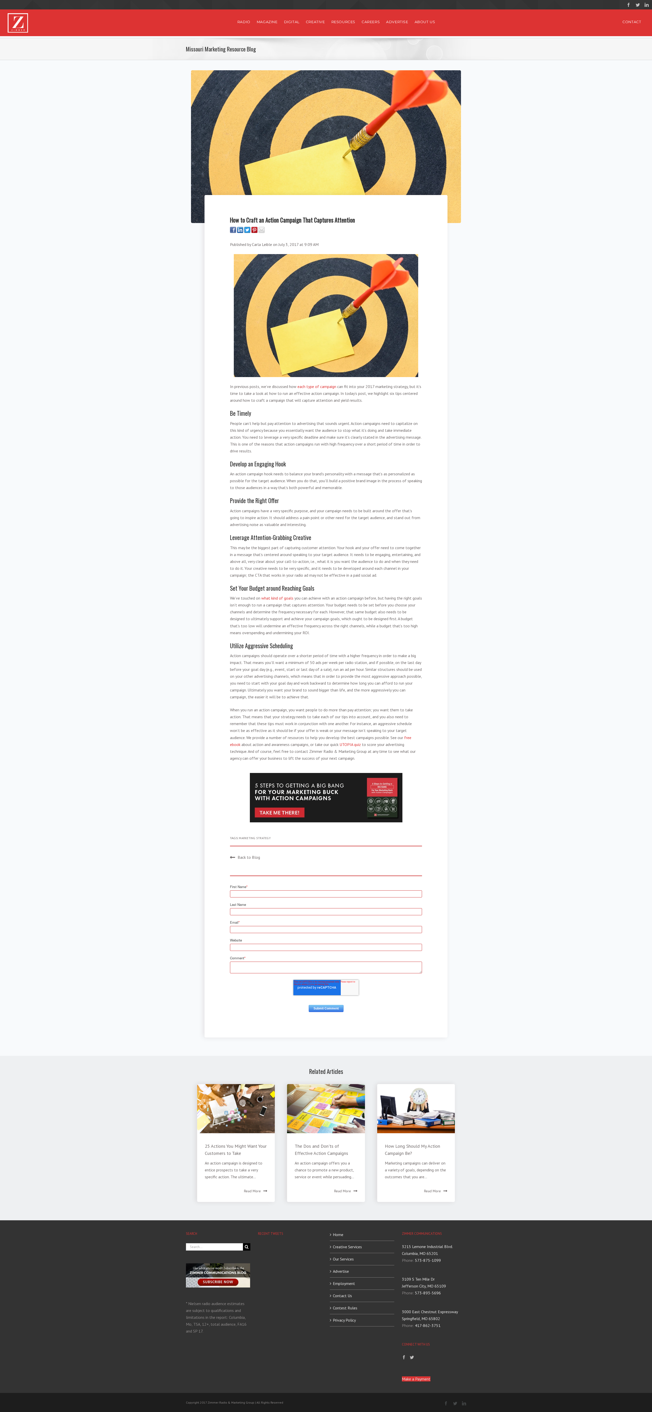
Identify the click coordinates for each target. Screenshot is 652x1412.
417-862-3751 (428, 1325)
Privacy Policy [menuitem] (344, 1320)
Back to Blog (249, 857)
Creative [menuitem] (315, 22)
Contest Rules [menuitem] (345, 1307)
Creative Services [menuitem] (347, 1246)
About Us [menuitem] (425, 22)
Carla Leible (262, 244)
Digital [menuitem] (292, 22)
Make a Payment (416, 1378)
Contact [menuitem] (631, 22)
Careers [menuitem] (371, 22)
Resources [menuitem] (343, 22)
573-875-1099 (428, 1260)
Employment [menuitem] (344, 1283)
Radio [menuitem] (243, 22)
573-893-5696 (428, 1292)
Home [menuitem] (338, 1234)
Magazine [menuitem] (267, 22)
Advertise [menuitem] (397, 22)
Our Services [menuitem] (343, 1259)
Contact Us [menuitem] (342, 1295)
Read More (252, 1191)
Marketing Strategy (254, 838)
